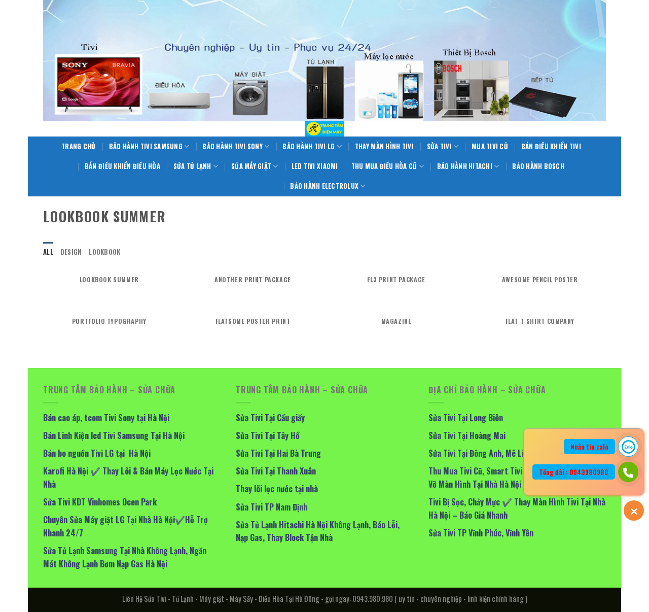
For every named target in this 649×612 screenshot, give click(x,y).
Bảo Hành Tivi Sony (232, 146)
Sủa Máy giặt (251, 166)
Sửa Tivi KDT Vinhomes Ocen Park (100, 502)
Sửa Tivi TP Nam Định (271, 507)
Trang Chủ (78, 146)
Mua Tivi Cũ (490, 146)
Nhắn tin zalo (589, 446)
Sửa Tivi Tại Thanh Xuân (276, 471)
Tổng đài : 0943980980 (573, 472)
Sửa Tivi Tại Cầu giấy (270, 418)
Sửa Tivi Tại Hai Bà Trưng (278, 453)
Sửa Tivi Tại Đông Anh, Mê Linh (480, 453)
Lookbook (104, 252)
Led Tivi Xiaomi (315, 166)
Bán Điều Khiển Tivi (551, 146)
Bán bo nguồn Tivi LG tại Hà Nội (97, 453)
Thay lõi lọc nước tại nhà (277, 489)
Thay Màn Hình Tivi (384, 146)
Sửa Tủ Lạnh (192, 166)
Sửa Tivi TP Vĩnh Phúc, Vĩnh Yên (480, 533)
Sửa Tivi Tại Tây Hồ (268, 435)
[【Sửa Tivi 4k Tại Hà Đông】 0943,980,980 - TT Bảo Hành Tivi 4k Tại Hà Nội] (324, 129)
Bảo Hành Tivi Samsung (146, 146)
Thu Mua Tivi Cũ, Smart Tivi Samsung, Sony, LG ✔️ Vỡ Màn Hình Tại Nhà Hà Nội (514, 477)
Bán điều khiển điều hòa (122, 166)
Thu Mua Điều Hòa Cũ (384, 166)
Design (71, 252)
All (48, 252)
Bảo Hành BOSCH (538, 166)
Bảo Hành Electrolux (324, 186)
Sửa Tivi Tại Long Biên (465, 418)
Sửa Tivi (439, 146)
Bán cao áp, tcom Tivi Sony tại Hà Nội (106, 418)
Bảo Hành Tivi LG (308, 146)
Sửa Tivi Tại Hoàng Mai (467, 435)
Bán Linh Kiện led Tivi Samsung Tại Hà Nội (114, 435)
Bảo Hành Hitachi (464, 166)
